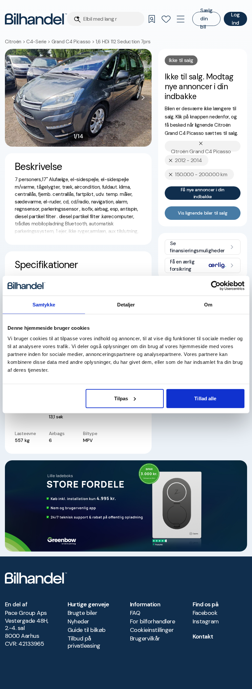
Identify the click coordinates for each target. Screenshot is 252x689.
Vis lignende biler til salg (202, 213)
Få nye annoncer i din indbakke (202, 193)
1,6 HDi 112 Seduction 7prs (122, 41)
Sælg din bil (206, 19)
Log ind (235, 19)
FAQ (135, 612)
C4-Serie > (39, 41)
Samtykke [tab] (43, 304)
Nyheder (78, 621)
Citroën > (15, 41)
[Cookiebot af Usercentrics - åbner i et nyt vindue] (215, 286)
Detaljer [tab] (126, 304)
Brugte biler (82, 612)
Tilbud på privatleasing (84, 642)
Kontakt (203, 636)
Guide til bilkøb (87, 630)
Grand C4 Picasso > (73, 41)
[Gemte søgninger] (151, 19)
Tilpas (121, 398)
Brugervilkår (145, 638)
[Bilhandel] (36, 19)
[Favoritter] (166, 19)
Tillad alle (205, 398)
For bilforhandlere (152, 621)
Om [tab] (208, 304)
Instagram (206, 621)
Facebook (205, 612)
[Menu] (180, 19)
